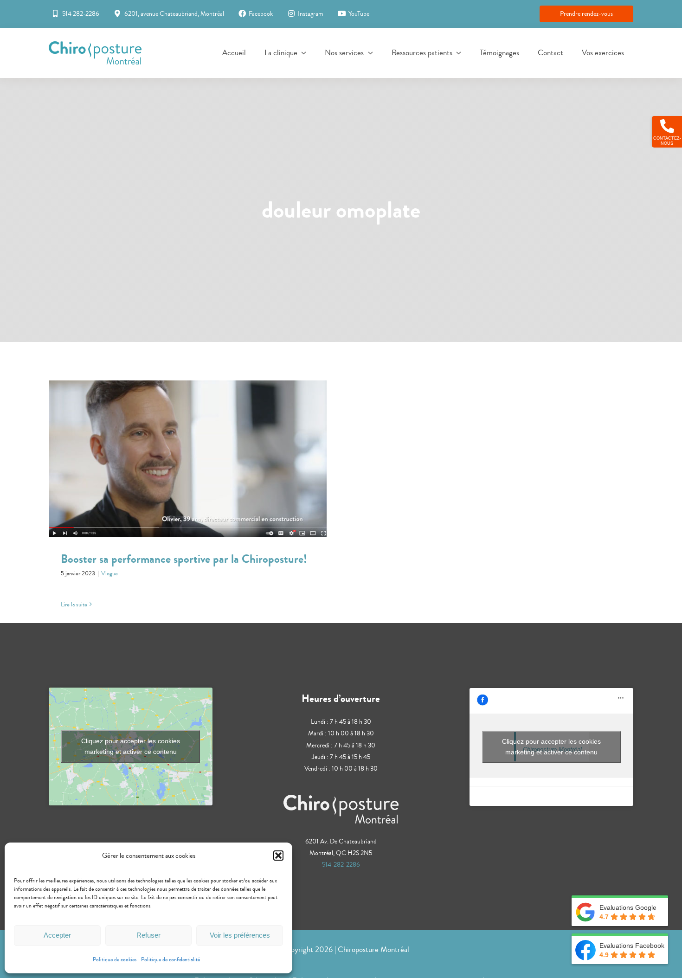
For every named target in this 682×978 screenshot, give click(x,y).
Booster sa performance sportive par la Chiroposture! (188, 450)
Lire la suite (74, 604)
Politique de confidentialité (170, 960)
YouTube (358, 14)
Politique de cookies (114, 960)
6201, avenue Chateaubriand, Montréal (174, 14)
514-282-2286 (341, 864)
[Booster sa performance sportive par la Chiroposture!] (188, 458)
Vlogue (109, 573)
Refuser (148, 935)
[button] (278, 855)
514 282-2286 (80, 14)
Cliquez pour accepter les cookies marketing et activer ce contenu (130, 746)
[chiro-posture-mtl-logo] (95, 45)
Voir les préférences (240, 935)
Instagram (310, 14)
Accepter (57, 935)
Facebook (261, 14)
